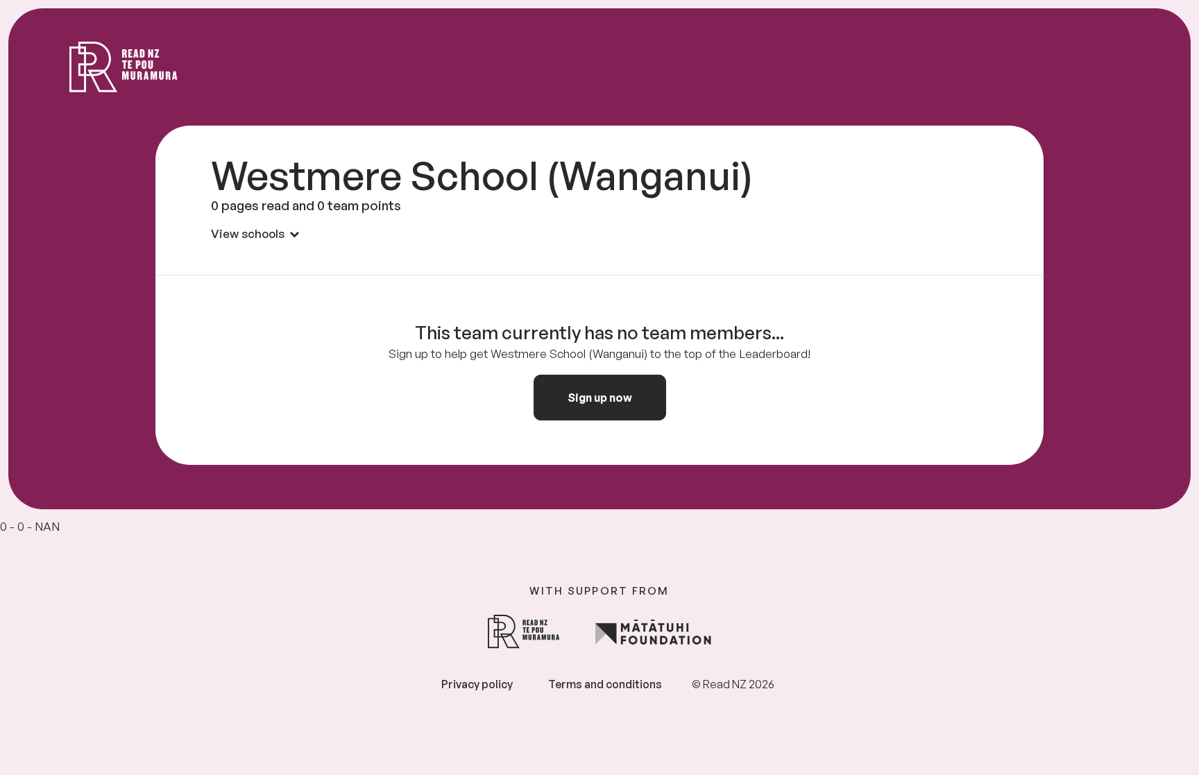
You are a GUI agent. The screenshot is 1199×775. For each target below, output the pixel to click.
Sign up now (600, 397)
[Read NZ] (123, 67)
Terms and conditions (605, 684)
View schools (247, 233)
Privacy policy (477, 684)
